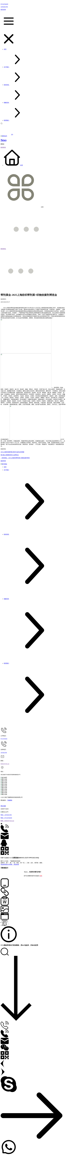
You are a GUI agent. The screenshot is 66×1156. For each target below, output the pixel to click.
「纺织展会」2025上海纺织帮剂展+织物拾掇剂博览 (15, 458)
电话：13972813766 (6, 815)
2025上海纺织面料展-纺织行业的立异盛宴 (12, 452)
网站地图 (3, 806)
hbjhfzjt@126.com (5, 763)
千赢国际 (9, 800)
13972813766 (4, 6)
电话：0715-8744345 (6, 817)
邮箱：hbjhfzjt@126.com (7, 820)
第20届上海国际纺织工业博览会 (10, 455)
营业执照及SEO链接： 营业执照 (10, 864)
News (3, 140)
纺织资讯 (3, 147)
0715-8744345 (4, 4)
